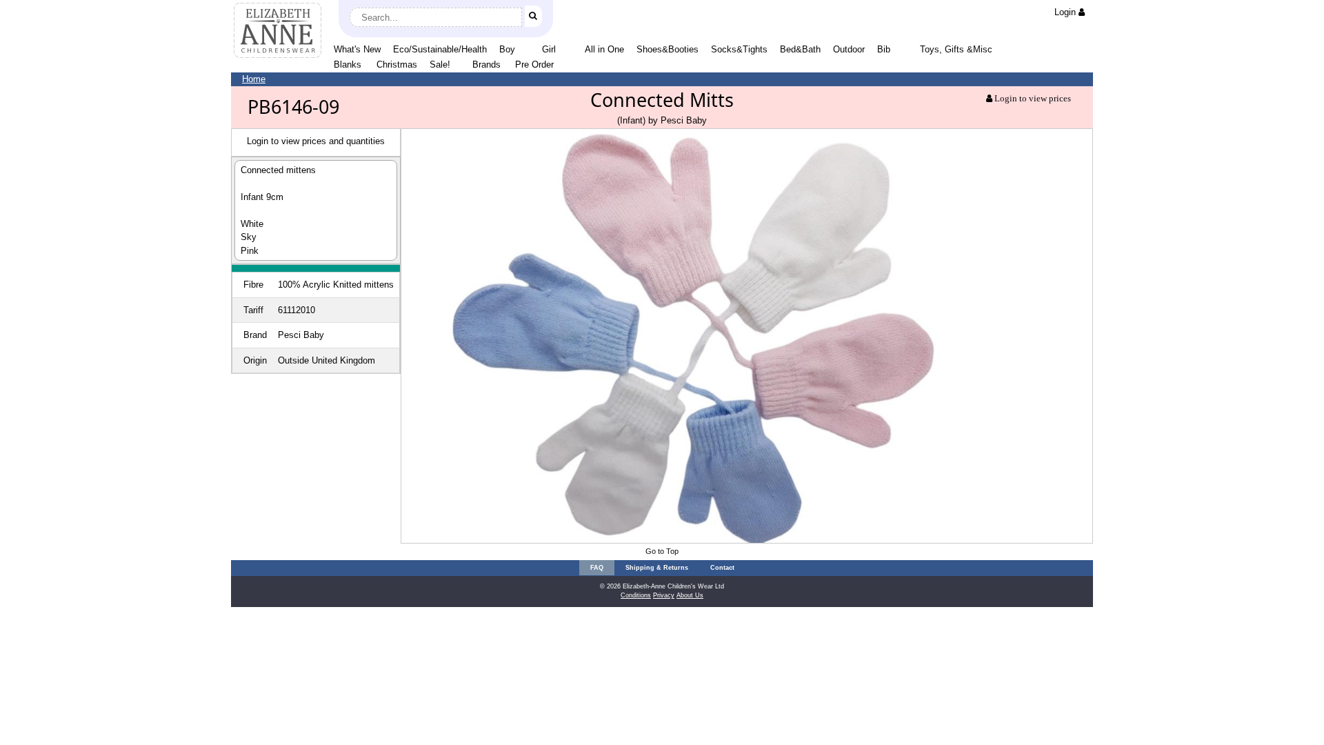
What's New (357, 49)
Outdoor (849, 49)
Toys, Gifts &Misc (956, 49)
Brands (486, 64)
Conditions (636, 595)
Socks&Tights (739, 49)
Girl (549, 49)
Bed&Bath (800, 49)
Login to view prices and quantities (316, 141)
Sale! (440, 64)
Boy (507, 49)
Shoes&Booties (667, 49)
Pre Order (534, 64)
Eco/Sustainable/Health (440, 49)
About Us (689, 595)
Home (253, 79)
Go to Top (662, 551)
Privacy (663, 595)
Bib (883, 49)
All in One (604, 49)
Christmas (397, 64)
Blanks (347, 64)
